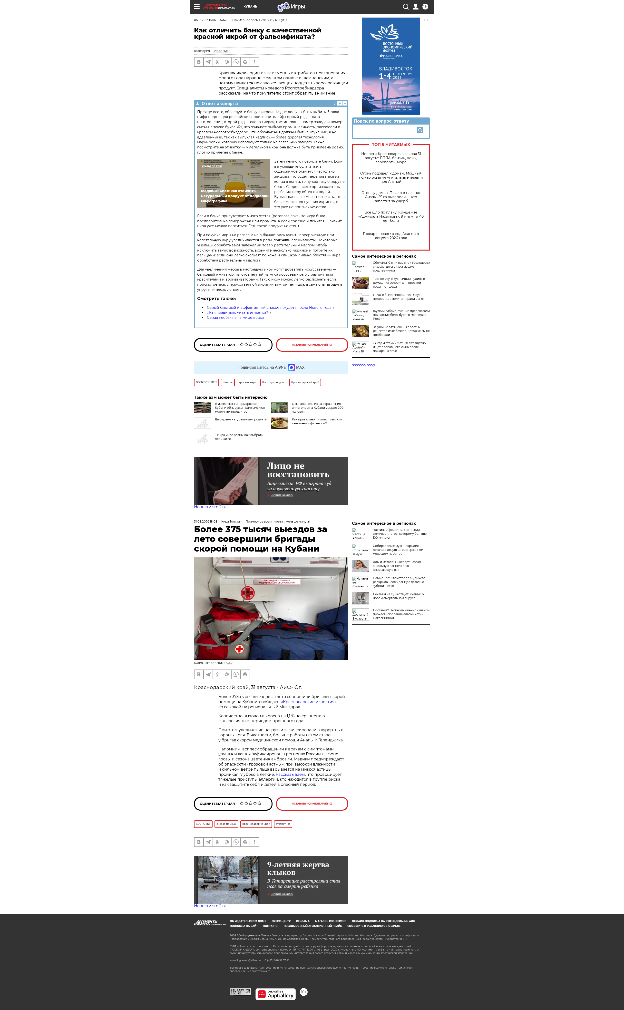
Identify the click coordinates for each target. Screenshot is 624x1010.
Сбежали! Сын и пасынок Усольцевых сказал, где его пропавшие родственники (401, 266)
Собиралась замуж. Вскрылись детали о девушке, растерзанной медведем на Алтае (398, 549)
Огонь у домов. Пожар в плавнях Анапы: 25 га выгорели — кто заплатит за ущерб (390, 197)
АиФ (229, 663)
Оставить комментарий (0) (312, 344)
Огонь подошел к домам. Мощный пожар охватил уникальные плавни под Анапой (391, 177)
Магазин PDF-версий (330, 921)
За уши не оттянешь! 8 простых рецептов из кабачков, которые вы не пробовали (401, 331)
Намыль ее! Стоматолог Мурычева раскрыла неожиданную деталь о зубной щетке (399, 582)
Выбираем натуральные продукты (241, 419)
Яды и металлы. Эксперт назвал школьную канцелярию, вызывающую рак (397, 566)
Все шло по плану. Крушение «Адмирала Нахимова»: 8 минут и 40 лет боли (391, 216)
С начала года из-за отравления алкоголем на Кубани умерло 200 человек (317, 407)
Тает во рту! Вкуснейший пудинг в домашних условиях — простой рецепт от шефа (399, 282)
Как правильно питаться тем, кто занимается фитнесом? (317, 421)
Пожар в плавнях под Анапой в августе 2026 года (391, 236)
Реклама (303, 921)
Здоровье (220, 51)
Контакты (270, 926)
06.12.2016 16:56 (205, 20)
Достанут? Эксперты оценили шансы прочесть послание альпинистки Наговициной (401, 614)
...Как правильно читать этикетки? (237, 312)
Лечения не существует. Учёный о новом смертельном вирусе (398, 596)
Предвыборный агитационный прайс (313, 926)
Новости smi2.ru (210, 507)
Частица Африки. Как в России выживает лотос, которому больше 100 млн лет (400, 533)
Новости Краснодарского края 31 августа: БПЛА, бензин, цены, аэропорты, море (391, 158)
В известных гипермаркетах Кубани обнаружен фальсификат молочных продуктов (240, 407)
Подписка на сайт (244, 926)
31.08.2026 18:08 (205, 521)
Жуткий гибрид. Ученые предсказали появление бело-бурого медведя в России (401, 314)
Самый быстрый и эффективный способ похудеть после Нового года (269, 307)
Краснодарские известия (309, 701)
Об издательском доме (248, 921)
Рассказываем (290, 774)
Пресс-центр (281, 921)
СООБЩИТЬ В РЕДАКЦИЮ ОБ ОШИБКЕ (373, 926)
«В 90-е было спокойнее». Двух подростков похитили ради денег (398, 297)
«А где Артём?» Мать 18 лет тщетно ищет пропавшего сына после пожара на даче (399, 347)
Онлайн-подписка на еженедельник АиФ (383, 921)
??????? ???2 (363, 366)
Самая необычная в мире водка (235, 317)
